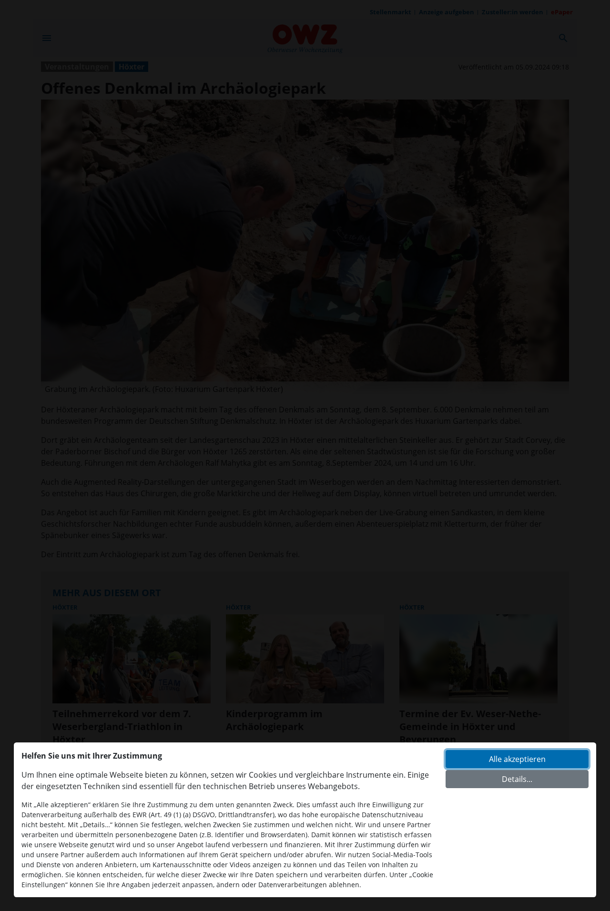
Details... (517, 779)
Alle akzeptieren (517, 759)
